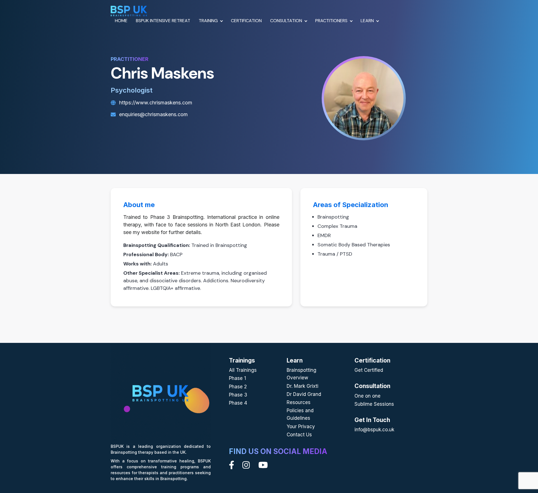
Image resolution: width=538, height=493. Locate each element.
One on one (367, 396)
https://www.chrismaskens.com (155, 103)
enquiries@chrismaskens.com (153, 114)
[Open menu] (221, 20)
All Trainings (243, 370)
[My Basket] (397, 20)
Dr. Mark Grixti (302, 386)
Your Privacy (301, 426)
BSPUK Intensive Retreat (163, 21)
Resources (298, 402)
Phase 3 (238, 395)
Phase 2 (238, 386)
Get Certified (368, 370)
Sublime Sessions (374, 404)
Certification (246, 21)
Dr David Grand (304, 394)
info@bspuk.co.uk (374, 429)
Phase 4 (238, 403)
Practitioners (331, 21)
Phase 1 (237, 378)
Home (121, 21)
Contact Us (299, 434)
